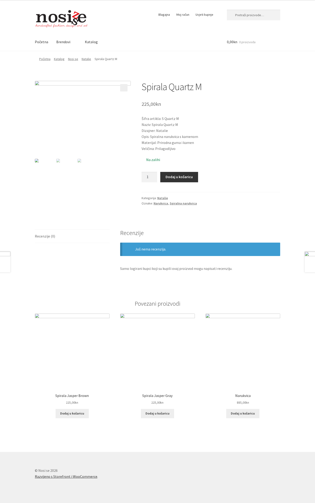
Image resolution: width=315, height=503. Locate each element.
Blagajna (164, 14)
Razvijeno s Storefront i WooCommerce (66, 476)
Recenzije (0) (45, 236)
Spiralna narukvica (183, 203)
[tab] (72, 236)
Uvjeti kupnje (204, 14)
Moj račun (182, 14)
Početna (41, 42)
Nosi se (73, 59)
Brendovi (63, 42)
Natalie (86, 59)
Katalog (91, 42)
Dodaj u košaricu (179, 176)
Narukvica (161, 203)
